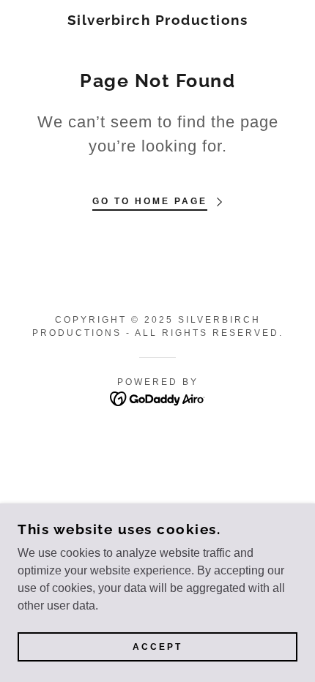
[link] (158, 20)
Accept (157, 647)
